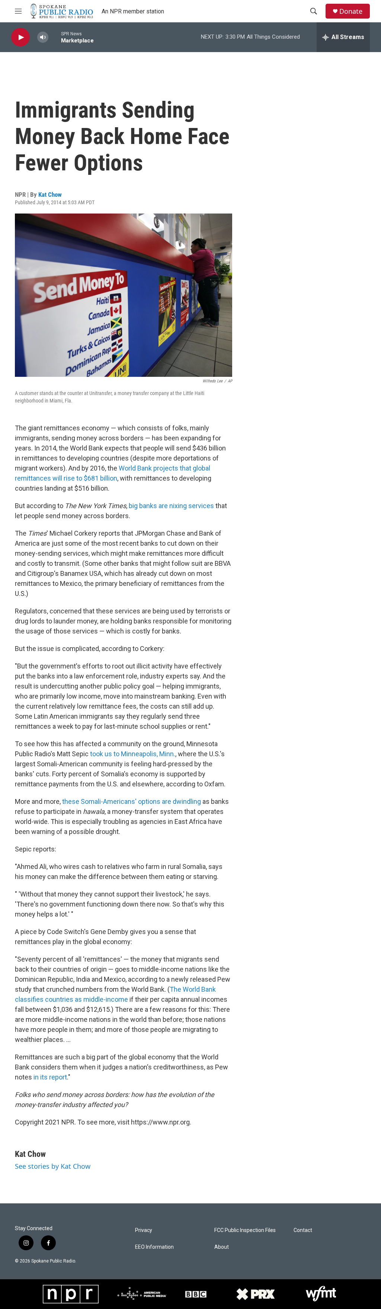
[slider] (55, 37)
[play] (20, 37)
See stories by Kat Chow (52, 1166)
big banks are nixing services (171, 506)
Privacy (143, 1230)
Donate (350, 11)
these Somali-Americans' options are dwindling (131, 801)
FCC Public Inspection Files (245, 1230)
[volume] (42, 37)
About (221, 1247)
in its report (50, 1077)
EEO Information (154, 1247)
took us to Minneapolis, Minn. (132, 754)
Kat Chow (50, 194)
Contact (303, 1230)
